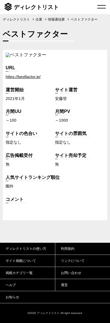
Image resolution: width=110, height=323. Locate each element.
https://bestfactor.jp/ (23, 76)
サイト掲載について (21, 261)
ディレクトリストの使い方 (26, 249)
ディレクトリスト (36, 7)
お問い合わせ (71, 273)
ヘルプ (11, 285)
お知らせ (12, 297)
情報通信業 (56, 19)
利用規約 (67, 249)
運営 (64, 285)
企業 (39, 19)
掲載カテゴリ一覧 (19, 273)
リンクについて (73, 261)
